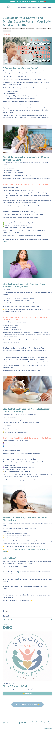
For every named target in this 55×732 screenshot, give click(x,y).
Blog (39, 7)
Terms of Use (35, 722)
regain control (43, 28)
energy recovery (15, 28)
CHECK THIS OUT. (8, 242)
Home (18, 7)
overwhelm (37, 28)
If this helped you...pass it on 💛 (28, 704)
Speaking (23, 7)
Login (49, 7)
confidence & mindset (7, 28)
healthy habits (22, 28)
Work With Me (32, 7)
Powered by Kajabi (48, 728)
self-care (49, 28)
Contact (44, 7)
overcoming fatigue (30, 28)
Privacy (43, 722)
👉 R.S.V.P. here (27, 693)
